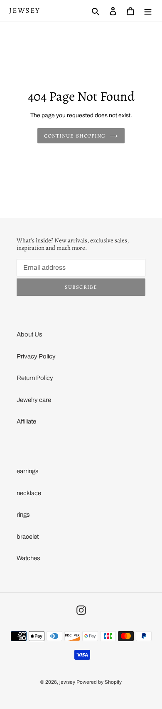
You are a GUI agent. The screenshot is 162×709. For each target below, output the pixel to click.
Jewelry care (34, 400)
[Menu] (148, 11)
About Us (29, 334)
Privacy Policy (36, 356)
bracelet (28, 536)
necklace (29, 493)
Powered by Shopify (99, 682)
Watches (28, 558)
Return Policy (35, 378)
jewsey (24, 10)
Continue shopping (75, 135)
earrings (28, 471)
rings (23, 514)
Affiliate (26, 421)
